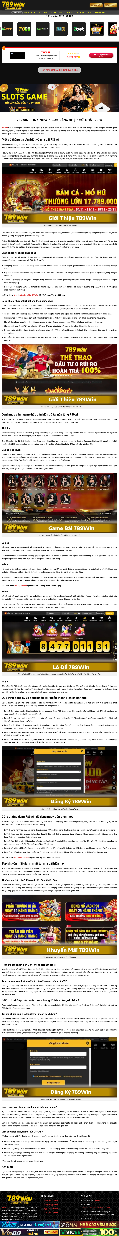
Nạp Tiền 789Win (21, 858)
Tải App (53, 12)
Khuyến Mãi (100, 12)
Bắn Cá (37, 12)
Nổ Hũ (60, 12)
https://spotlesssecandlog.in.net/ (97, 1207)
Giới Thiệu (80, 12)
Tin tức (90, 12)
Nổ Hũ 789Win (21, 586)
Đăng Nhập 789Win (52, 1204)
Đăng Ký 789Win (51, 1200)
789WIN (5, 1207)
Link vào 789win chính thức (102, 55)
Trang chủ (17, 12)
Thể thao (28, 12)
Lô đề (45, 12)
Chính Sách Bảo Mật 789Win (26, 295)
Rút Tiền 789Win (51, 1213)
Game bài (69, 12)
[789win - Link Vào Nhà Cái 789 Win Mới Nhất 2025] (13, 5)
